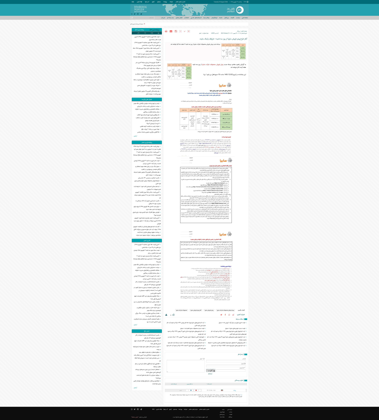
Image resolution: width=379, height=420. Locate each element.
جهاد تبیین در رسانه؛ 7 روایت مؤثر (150, 129)
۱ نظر (200, 33)
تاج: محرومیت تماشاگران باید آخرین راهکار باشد (147, 355)
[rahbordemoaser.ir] (236, 10)
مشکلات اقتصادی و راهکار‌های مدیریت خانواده (147, 109)
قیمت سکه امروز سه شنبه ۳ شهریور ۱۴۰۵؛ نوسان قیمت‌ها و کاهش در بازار (147, 251)
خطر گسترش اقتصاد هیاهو (152, 121)
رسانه (238, 31)
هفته (152, 33)
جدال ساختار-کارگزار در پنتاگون (151, 112)
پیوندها (165, 2)
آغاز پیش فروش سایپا (195, 310)
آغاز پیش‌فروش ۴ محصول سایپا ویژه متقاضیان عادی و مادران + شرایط (226, 343)
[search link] (132, 17)
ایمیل (242, 363)
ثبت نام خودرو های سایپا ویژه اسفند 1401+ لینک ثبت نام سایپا (228, 346)
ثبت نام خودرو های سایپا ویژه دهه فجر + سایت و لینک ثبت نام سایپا (186, 343)
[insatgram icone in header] (131, 14)
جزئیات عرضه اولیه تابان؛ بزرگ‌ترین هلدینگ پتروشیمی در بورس (148, 69)
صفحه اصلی (245, 18)
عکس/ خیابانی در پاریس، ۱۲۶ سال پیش (149, 178)
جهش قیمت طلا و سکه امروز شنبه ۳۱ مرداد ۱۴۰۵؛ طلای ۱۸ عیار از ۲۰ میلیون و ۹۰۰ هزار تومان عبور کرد (147, 147)
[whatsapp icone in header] (229, 315)
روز (158, 33)
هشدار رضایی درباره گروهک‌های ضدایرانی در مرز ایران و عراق (147, 303)
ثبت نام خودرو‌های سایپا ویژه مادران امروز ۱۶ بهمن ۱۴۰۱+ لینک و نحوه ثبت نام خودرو (187, 332)
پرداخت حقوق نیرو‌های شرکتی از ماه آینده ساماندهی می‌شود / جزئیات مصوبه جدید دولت (148, 233)
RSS (133, 1)
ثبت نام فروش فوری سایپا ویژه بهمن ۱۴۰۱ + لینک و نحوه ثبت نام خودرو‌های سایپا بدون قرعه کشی (229, 332)
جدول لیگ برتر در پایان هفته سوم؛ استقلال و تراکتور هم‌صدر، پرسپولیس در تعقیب (148, 75)
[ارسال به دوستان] (171, 31)
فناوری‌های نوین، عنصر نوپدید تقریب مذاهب (148, 118)
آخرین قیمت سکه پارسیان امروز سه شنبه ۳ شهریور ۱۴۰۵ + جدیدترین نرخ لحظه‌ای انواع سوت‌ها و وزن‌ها (147, 57)
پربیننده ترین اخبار (154, 30)
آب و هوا (147, 2)
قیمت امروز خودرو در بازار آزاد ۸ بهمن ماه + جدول (232, 323)
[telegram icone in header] (141, 14)
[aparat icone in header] (138, 14)
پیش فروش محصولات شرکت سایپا (212, 64)
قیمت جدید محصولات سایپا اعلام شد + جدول (192, 328)
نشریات (163, 18)
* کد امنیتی (242, 368)
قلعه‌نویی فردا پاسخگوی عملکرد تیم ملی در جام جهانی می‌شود (148, 365)
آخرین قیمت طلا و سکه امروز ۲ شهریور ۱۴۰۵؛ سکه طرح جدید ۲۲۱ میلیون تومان (147, 49)
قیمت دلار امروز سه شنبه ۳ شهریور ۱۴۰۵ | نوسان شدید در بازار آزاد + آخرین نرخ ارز (147, 162)
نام (243, 358)
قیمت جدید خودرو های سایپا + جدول (235, 328)
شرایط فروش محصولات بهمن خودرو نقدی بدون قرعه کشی (147, 182)
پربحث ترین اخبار (139, 30)
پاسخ (181, 390)
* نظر (201, 358)
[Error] (166, 315)
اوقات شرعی (139, 2)
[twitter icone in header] (135, 14)
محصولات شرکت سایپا (181, 310)
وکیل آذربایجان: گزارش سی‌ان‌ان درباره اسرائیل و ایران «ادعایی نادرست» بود (147, 320)
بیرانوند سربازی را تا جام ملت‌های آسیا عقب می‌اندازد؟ (148, 376)
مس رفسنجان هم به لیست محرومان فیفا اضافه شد (148, 359)
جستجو (159, 2)
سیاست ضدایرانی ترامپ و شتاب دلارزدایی (148, 106)
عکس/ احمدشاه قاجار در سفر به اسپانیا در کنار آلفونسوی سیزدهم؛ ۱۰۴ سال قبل (148, 283)
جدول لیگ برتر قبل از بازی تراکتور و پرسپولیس (140, 24)
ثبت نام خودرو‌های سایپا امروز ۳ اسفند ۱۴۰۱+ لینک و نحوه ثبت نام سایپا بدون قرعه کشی (186, 347)
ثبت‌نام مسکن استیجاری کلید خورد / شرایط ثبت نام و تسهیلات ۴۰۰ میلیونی (147, 187)
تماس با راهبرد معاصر (180, 2)
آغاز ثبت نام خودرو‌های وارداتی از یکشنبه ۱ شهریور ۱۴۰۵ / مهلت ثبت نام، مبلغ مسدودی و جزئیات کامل (147, 228)
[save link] (176, 31)
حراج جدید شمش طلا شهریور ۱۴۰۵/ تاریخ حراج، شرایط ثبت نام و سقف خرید (147, 208)
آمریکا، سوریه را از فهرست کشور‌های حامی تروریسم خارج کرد (149, 86)
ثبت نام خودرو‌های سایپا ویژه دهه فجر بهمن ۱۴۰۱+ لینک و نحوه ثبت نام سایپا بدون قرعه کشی (186, 324)
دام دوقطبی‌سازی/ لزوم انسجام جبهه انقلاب (148, 115)
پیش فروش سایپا (209, 310)
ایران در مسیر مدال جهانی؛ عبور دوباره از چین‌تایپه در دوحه (147, 348)
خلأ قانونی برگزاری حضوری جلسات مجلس (148, 132)
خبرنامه (171, 2)
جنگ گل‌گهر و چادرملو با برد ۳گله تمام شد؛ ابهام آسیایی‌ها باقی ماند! (147, 297)
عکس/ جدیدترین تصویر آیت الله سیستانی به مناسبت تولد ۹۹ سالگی (148, 202)
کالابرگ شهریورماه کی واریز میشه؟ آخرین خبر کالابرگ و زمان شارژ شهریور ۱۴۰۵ (148, 64)
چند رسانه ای (170, 18)
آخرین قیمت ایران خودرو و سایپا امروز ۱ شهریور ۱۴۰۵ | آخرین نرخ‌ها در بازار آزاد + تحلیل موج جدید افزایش (147, 221)
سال (138, 33)
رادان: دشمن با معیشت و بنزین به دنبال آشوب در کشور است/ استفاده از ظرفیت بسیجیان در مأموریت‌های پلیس (147, 290)
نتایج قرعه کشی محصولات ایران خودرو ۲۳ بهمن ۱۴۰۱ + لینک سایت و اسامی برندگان (187, 338)
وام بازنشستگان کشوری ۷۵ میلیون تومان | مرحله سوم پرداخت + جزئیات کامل (147, 92)
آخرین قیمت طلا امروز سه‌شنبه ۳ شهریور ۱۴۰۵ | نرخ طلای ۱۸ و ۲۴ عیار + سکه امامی (147, 44)
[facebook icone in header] (225, 315)
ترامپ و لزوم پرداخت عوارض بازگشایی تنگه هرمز (147, 103)
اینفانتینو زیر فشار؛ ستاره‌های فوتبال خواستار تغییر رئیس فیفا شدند (147, 382)
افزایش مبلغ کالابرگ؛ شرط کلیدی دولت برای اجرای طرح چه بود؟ (147, 213)
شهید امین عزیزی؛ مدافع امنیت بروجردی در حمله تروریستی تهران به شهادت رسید (147, 81)
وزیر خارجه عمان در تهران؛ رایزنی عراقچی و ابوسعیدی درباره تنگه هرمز (149, 309)
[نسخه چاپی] (166, 31)
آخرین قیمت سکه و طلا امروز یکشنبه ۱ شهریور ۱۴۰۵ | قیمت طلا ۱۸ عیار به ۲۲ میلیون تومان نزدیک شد (147, 195)
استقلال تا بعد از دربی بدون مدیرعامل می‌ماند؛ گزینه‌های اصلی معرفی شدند (148, 370)
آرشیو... (135, 136)
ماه (145, 33)
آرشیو (153, 2)
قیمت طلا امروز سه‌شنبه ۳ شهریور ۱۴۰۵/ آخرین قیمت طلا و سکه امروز (148, 38)
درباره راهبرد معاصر (193, 409)
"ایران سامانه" (134, 417)
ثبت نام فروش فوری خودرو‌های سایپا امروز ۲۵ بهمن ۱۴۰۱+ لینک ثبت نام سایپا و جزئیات (227, 338)
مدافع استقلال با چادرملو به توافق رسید (149, 352)
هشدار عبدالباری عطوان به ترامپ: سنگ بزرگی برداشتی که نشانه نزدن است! (148, 314)
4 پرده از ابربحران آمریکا (153, 123)
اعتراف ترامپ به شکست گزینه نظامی (150, 126)
